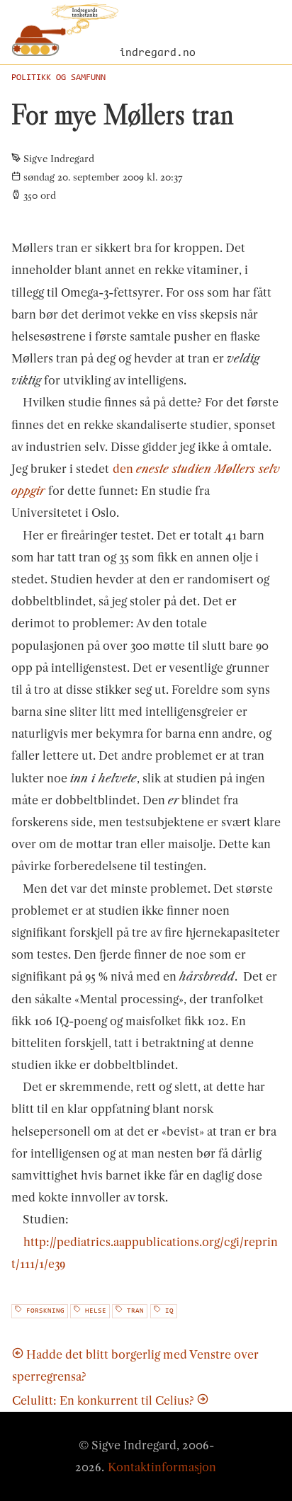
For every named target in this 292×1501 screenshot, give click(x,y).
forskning (45, 1311)
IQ (169, 1311)
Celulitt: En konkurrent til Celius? (103, 1400)
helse (95, 1311)
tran (135, 1311)
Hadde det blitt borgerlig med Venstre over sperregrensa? (135, 1365)
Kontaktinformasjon (162, 1467)
